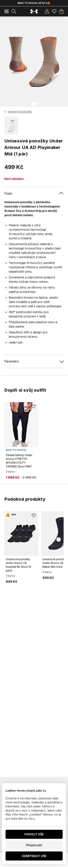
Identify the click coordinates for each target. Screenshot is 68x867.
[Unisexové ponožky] (5, 111)
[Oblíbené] (54, 11)
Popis (8, 193)
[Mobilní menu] (6, 11)
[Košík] (61, 11)
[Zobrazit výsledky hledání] (14, 11)
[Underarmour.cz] (34, 11)
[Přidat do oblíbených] (34, 406)
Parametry (11, 361)
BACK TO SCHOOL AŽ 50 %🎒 (34, 3)
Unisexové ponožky (20, 111)
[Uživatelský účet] (47, 11)
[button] (58, 539)
